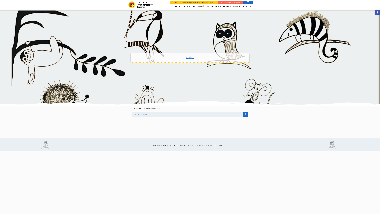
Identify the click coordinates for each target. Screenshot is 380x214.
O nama (185, 6)
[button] (377, 12)
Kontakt (249, 6)
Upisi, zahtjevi (197, 6)
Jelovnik (218, 6)
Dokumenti (237, 6)
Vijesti (175, 6)
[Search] (245, 114)
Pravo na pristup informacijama (164, 145)
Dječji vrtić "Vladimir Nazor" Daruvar (145, 4)
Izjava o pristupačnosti (205, 145)
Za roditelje (208, 6)
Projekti (226, 6)
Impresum (221, 145)
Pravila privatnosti (186, 145)
